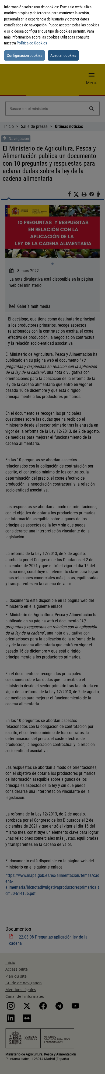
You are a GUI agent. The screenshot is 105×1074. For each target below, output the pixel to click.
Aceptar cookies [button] (63, 55)
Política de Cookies (32, 43)
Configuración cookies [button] (24, 55)
